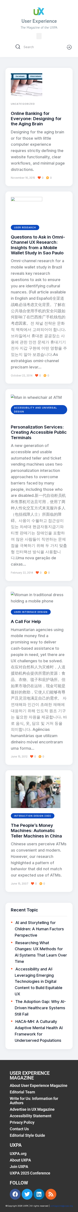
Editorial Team (22, 1092)
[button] (39, 36)
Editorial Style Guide (27, 1135)
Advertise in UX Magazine (32, 1109)
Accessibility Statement (30, 1116)
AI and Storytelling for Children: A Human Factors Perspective (39, 928)
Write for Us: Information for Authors (34, 1100)
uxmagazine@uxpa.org (61, 1206)
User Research (25, 227)
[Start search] (18, 47)
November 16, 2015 (23, 177)
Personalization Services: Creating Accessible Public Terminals (39, 432)
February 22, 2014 (22, 572)
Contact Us (19, 1129)
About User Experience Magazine (38, 1085)
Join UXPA (19, 1166)
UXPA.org (18, 1153)
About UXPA (20, 1160)
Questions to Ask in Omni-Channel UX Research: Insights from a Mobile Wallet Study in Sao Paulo (38, 244)
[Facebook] (15, 1194)
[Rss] (51, 1194)
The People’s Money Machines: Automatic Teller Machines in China (36, 831)
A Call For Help (26, 621)
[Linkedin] (39, 1194)
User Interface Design (30, 612)
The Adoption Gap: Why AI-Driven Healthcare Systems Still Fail (40, 1007)
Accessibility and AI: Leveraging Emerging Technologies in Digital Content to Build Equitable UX (38, 981)
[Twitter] (27, 1194)
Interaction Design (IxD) (32, 816)
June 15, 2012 (19, 756)
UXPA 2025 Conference (30, 1173)
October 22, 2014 (21, 375)
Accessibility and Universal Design (35, 409)
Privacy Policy (22, 1122)
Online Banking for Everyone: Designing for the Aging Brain (36, 119)
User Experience (39, 21)
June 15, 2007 (19, 883)
